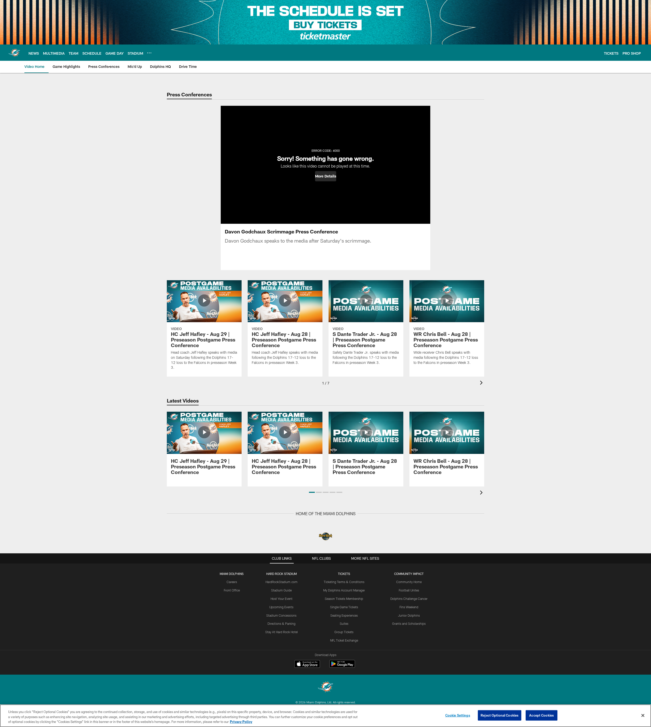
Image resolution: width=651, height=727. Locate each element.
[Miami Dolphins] (325, 687)
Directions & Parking (281, 623)
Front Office (232, 590)
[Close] (642, 715)
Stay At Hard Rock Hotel (281, 632)
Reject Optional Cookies (500, 715)
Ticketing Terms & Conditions (344, 582)
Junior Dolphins (409, 615)
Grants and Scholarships (409, 623)
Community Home (409, 582)
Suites (344, 623)
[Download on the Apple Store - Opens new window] (307, 664)
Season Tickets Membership (344, 598)
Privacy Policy (241, 722)
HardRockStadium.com (281, 582)
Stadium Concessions (281, 615)
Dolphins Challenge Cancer (408, 598)
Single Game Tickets (344, 607)
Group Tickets (343, 632)
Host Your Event (281, 598)
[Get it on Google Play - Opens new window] (342, 666)
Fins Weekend (409, 607)
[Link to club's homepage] (14, 53)
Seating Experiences (344, 615)
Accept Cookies (541, 715)
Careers (232, 582)
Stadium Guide (281, 590)
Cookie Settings (457, 715)
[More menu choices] (149, 53)
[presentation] (482, 383)
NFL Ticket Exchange (344, 640)
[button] (325, 176)
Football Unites (409, 590)
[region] (325, 715)
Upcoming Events (281, 607)
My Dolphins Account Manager (344, 590)
